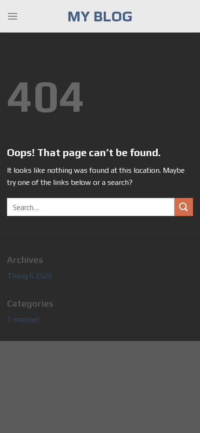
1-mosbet (23, 319)
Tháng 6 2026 (30, 275)
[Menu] (12, 16)
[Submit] (183, 207)
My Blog (100, 16)
